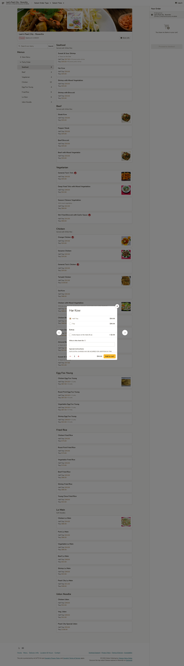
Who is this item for (76, 341)
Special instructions (76, 349)
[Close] (117, 306)
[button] (59, 334)
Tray (73, 324)
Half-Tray (75, 319)
